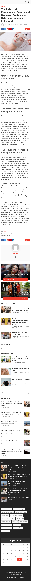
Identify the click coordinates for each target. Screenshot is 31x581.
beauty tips (15, 521)
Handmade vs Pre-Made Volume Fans (19, 333)
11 (7, 553)
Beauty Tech (7, 233)
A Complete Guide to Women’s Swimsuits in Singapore (9, 422)
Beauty (3, 6)
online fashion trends (21, 512)
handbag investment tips (8, 512)
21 (19, 556)
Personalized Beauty (6, 235)
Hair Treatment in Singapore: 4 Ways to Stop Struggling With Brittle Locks (20, 321)
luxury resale (5, 515)
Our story (20, 577)
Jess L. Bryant (17, 312)
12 (11, 553)
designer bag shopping (19, 509)
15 (23, 553)
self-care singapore (6, 527)
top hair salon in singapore (8, 518)
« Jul (2, 565)
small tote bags (5, 530)
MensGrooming (20, 518)
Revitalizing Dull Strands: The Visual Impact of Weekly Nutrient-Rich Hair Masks (20, 308)
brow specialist (23, 521)
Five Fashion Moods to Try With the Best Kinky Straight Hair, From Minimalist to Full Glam (11, 432)
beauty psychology (18, 527)
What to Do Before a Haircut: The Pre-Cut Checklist (21, 380)
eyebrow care (16, 524)
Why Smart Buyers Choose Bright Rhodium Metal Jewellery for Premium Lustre (12, 451)
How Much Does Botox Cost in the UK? (20, 369)
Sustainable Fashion (6, 509)
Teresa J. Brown (17, 326)
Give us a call (11, 577)
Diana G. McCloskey (18, 336)
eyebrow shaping (6, 521)
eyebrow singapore (6, 524)
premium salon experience (16, 515)
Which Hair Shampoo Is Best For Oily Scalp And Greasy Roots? (20, 358)
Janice (8, 24)
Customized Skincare (16, 233)
